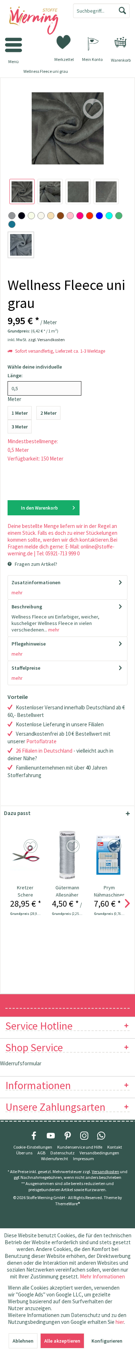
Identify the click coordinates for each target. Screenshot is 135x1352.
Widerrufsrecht (54, 1158)
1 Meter (20, 413)
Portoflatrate (41, 741)
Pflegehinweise (29, 643)
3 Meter (20, 426)
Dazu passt (17, 813)
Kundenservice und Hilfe (79, 1147)
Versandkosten (105, 1171)
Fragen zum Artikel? (35, 564)
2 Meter (48, 413)
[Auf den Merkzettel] (31, 846)
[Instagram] (84, 1135)
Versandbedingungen (99, 1152)
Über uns (24, 1152)
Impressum (83, 1158)
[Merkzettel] (64, 41)
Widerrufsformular (20, 1063)
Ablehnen (23, 1341)
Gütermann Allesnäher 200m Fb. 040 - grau (67, 891)
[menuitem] (120, 42)
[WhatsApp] (101, 1135)
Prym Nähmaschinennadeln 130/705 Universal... (109, 891)
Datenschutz (62, 1152)
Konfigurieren (106, 1341)
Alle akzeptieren (62, 1341)
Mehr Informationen (102, 1276)
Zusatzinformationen (36, 582)
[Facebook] (34, 1135)
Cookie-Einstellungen (32, 1147)
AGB (41, 1152)
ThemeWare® (67, 1203)
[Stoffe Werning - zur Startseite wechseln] (33, 21)
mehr (17, 592)
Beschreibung (27, 606)
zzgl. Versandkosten (46, 339)
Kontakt (114, 1147)
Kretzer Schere (25, 891)
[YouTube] (51, 1135)
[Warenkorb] (120, 42)
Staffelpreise (26, 668)
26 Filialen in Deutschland (44, 750)
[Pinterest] (67, 1135)
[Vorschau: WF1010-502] (22, 191)
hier (120, 1321)
